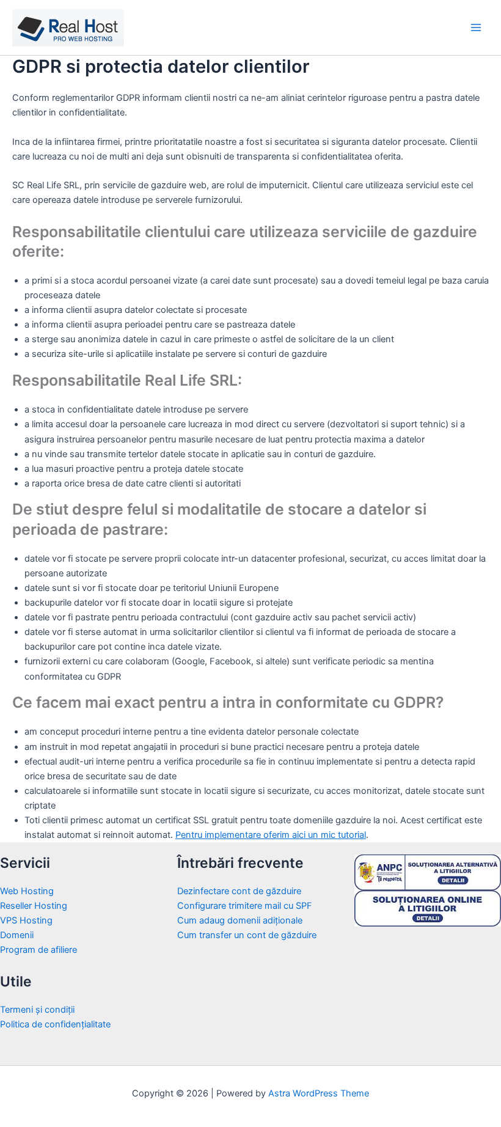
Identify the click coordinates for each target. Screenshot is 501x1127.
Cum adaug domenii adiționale (239, 920)
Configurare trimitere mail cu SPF (244, 905)
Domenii (17, 935)
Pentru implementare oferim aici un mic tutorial (270, 834)
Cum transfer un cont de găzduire (246, 935)
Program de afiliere (38, 949)
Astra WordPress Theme (318, 1093)
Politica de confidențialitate (55, 1024)
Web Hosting (27, 891)
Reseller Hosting (33, 905)
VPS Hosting (26, 920)
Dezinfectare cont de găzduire (239, 891)
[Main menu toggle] (476, 27)
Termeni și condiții (37, 1009)
